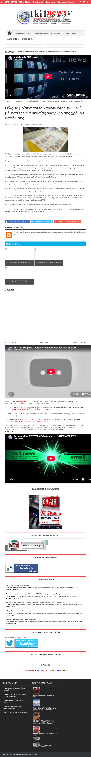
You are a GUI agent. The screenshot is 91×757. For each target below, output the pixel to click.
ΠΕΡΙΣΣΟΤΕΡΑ (70, 33)
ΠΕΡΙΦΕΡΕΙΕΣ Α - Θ (23, 33)
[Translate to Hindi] (40, 671)
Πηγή (6, 216)
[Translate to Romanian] (55, 671)
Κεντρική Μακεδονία (36, 124)
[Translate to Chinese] (33, 671)
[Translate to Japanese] (46, 671)
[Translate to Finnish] (38, 671)
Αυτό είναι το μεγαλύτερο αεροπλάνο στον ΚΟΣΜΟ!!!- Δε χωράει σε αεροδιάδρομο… (35, 594)
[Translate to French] (24, 671)
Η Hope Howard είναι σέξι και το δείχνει (19, 611)
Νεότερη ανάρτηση (11, 342)
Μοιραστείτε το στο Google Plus (69, 221)
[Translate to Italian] (44, 671)
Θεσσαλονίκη (26, 124)
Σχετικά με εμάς (38, 2)
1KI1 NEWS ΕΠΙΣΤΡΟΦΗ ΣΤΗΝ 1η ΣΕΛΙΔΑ (15, 2)
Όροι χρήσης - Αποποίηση (67, 2)
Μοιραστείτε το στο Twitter (43, 221)
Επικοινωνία (50, 2)
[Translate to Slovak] (60, 671)
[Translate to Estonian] (35, 671)
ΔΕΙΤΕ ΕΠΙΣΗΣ (13, 39)
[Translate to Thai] (64, 671)
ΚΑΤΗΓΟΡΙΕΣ (56, 33)
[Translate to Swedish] (62, 671)
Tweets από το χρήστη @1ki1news (16, 638)
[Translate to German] (27, 671)
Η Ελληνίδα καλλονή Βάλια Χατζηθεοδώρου (21, 619)
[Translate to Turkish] (29, 671)
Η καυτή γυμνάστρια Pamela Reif (17, 585)
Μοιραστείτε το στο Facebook (19, 221)
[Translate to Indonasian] (42, 671)
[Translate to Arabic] (31, 671)
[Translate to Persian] (49, 671)
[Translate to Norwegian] (51, 671)
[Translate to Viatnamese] (66, 671)
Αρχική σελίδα (44, 342)
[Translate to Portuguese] (53, 671)
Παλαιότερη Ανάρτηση (79, 342)
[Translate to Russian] (58, 671)
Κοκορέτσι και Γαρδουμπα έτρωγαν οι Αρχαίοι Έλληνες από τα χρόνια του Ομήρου (35, 602)
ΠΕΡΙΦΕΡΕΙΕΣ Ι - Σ (41, 33)
